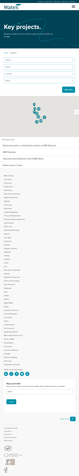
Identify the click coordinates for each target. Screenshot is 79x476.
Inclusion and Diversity (11, 350)
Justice (6, 263)
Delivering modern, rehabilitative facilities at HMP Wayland (29, 145)
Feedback (72, 1)
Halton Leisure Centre (12, 165)
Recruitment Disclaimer (10, 437)
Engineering (8, 209)
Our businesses (9, 328)
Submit (11, 402)
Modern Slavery (8, 440)
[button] (37, 122)
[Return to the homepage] (13, 6)
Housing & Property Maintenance (14, 219)
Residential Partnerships (11, 230)
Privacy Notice (8, 434)
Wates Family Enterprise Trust (13, 335)
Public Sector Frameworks (12, 194)
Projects (6, 299)
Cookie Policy (7, 431)
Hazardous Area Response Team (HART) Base (23, 158)
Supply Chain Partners (11, 197)
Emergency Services (10, 248)
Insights (6, 296)
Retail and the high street (12, 277)
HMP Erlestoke (9, 152)
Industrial (7, 259)
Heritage (6, 256)
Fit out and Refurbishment (12, 216)
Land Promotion (9, 223)
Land (5, 266)
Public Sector (8, 190)
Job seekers (8, 179)
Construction (8, 205)
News (6, 292)
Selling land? (57, 1)
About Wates (8, 303)
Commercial (7, 241)
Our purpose (8, 317)
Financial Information (10, 314)
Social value (7, 361)
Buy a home (65, 1)
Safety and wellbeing (10, 357)
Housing (6, 274)
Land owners (8, 183)
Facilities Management (11, 212)
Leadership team (9, 325)
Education (7, 245)
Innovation (7, 354)
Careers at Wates (9, 339)
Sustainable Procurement (12, 365)
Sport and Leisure (9, 284)
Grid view (69, 89)
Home (6, 53)
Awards (6, 307)
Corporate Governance (11, 310)
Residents (41, 1)
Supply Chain (48, 1)
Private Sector (8, 187)
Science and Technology (11, 281)
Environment (8, 347)
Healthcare (7, 252)
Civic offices (8, 238)
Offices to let (8, 227)
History (6, 321)
